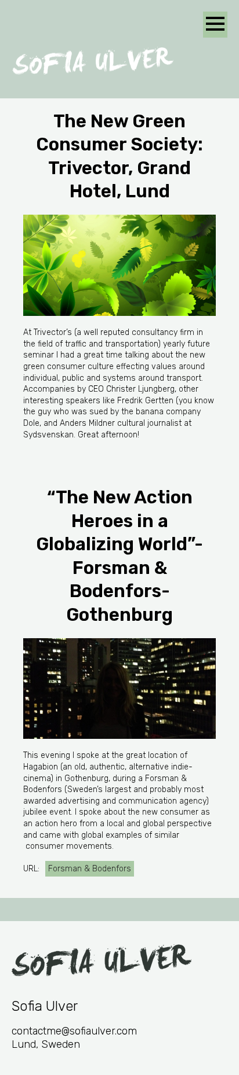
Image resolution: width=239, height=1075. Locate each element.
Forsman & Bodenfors (89, 869)
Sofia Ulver (93, 60)
